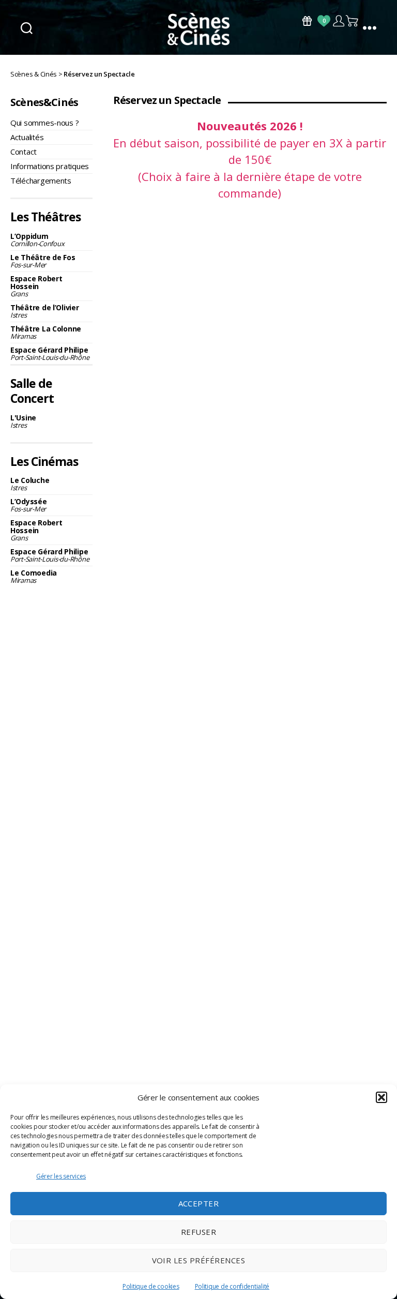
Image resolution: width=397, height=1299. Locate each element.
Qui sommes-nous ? (44, 122)
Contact (23, 151)
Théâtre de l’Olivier (44, 311)
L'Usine (23, 421)
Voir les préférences (199, 1260)
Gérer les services (61, 1176)
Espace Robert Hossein (36, 286)
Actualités (26, 137)
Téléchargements (40, 180)
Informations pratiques (49, 166)
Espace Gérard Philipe (49, 353)
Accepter (198, 1203)
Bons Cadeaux (307, 20)
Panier (352, 20)
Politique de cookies (151, 1286)
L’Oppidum (37, 239)
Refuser (199, 1232)
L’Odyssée (28, 504)
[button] (381, 1097)
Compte (338, 20)
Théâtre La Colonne (45, 332)
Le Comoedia (33, 576)
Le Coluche (29, 483)
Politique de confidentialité (232, 1286)
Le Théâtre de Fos (42, 260)
